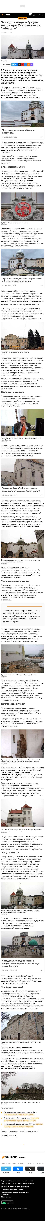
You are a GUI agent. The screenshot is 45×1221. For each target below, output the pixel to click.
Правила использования (17, 1181)
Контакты (29, 1181)
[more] (41, 137)
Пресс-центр (16, 1184)
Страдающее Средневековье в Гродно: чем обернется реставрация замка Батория (21, 963)
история (4, 1135)
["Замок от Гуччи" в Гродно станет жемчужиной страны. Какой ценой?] (22, 472)
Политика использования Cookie (12, 1189)
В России (21, 1163)
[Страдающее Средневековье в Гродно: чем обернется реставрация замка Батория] (22, 944)
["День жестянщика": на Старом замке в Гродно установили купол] (22, 262)
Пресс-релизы (6, 1184)
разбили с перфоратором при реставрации (23, 1125)
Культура (4, 1131)
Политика (31, 1163)
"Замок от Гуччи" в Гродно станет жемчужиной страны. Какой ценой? (21, 489)
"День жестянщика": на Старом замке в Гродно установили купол (22, 280)
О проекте (4, 1181)
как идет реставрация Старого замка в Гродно (21, 1119)
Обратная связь (6, 1197)
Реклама (4, 1186)
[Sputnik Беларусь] (6, 16)
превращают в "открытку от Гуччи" (19, 1114)
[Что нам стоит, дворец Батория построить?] (22, 114)
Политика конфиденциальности (18, 1186)
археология (12, 1135)
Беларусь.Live (13, 1131)
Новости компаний (27, 1184)
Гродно (22, 1131)
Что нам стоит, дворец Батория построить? (18, 131)
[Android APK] (7, 1203)
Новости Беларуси (32, 1131)
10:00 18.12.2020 (6, 32)
